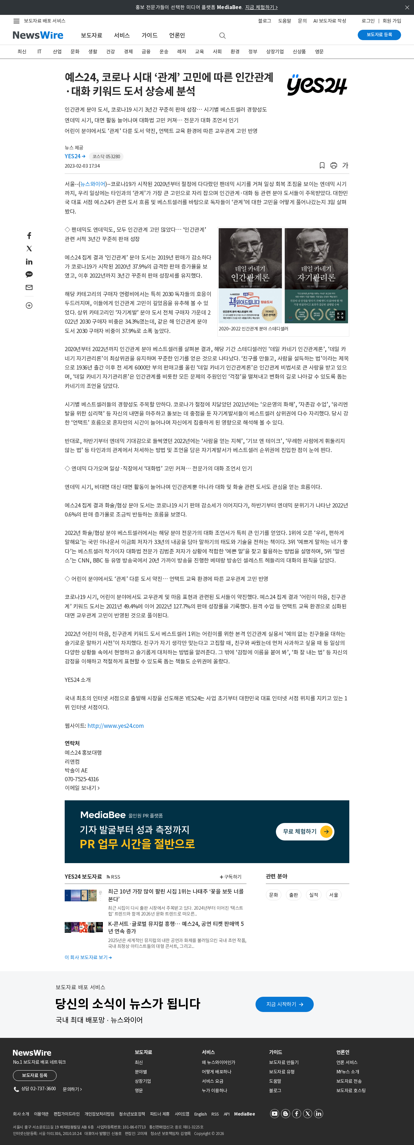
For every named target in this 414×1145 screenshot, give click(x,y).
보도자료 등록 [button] (35, 1075)
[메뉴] (18, 21)
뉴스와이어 (92, 184)
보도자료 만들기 (284, 1062)
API (227, 1114)
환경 (235, 52)
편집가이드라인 (67, 1114)
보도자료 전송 (349, 1081)
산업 (57, 52)
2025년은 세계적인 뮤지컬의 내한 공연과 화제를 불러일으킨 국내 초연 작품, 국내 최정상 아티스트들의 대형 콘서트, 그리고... (177, 943)
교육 (199, 52)
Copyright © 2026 (209, 1133)
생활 (92, 52)
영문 (319, 52)
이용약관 (41, 1114)
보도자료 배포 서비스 (45, 21)
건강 (110, 52)
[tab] (166, 1052)
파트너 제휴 (160, 1114)
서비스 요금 (212, 1081)
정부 (252, 52)
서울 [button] (333, 895)
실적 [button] (313, 895)
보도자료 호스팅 (351, 1091)
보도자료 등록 (379, 35)
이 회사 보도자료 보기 (88, 957)
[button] (322, 165)
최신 (21, 52)
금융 (146, 52)
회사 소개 (21, 1114)
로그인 (368, 21)
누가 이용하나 (214, 1091)
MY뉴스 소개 (347, 1072)
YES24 (75, 156)
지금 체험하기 (261, 7)
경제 (128, 52)
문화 (75, 52)
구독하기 (233, 877)
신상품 (299, 52)
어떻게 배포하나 (216, 1072)
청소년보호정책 (132, 1114)
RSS (115, 877)
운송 (163, 52)
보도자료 (91, 35)
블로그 (264, 21)
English (200, 1114)
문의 (302, 21)
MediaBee (244, 1114)
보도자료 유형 (282, 1072)
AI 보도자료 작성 (329, 21)
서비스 (122, 35)
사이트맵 (182, 1114)
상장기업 (275, 52)
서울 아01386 (50, 1133)
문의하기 (72, 1089)
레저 (181, 52)
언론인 (177, 35)
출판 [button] (293, 895)
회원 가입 (392, 21)
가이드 (150, 35)
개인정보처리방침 (99, 1114)
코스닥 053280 (106, 157)
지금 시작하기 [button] (281, 1004)
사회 (217, 52)
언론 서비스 (347, 1062)
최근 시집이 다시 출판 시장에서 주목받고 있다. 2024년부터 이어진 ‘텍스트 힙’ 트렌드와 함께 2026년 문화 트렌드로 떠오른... (175, 911)
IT (40, 52)
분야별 (141, 1072)
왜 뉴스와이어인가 (218, 1062)
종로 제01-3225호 (189, 1127)
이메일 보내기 (82, 788)
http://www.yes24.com (115, 725)
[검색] (222, 36)
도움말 (284, 21)
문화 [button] (273, 895)
